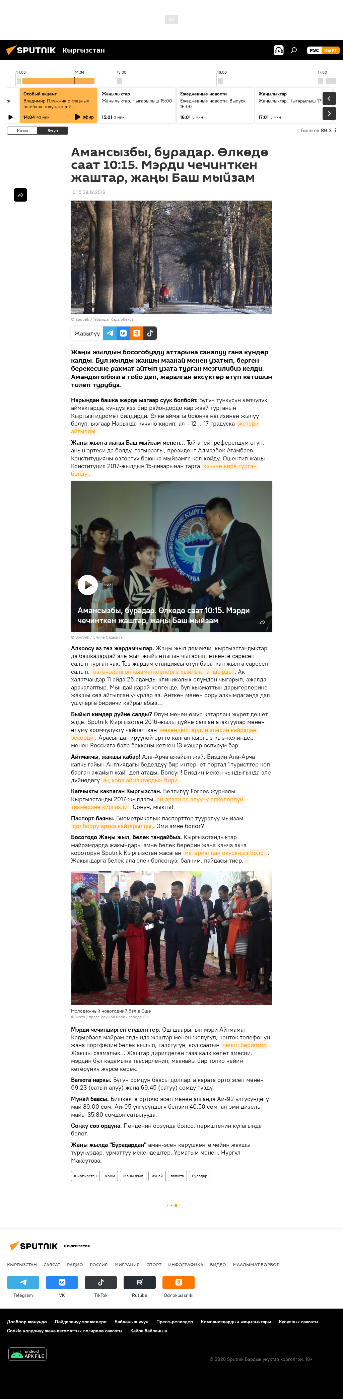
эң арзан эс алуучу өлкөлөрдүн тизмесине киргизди (158, 803)
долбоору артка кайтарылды (112, 826)
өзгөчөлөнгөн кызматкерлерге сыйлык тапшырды (163, 671)
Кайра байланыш (148, 1331)
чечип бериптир (245, 1045)
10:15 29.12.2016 (88, 192)
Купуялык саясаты (298, 1322)
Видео (218, 1264)
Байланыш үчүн (131, 1322)
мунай (157, 1175)
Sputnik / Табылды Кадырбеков (104, 319)
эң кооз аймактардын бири (140, 780)
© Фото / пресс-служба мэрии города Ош (110, 1016)
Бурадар (199, 1175)
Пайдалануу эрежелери (81, 1322)
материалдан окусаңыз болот (225, 853)
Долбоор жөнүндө (27, 1322)
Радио (75, 1264)
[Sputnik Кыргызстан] (32, 56)
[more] (20, 195)
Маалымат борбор (256, 1264)
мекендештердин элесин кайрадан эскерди (164, 733)
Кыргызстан (85, 1175)
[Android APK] (27, 1355)
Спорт (153, 1264)
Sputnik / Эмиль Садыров (99, 637)
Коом (110, 1175)
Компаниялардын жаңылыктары (236, 1322)
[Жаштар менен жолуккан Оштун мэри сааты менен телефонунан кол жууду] (247, 860)
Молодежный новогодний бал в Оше (111, 1011)
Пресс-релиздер (174, 1322)
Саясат (52, 1264)
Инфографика (185, 1264)
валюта (177, 1175)
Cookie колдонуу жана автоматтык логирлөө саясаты (64, 1331)
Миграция (127, 1264)
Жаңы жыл (133, 1175)
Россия (99, 1264)
